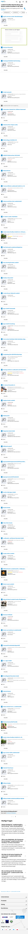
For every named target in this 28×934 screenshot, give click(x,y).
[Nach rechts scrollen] (26, 12)
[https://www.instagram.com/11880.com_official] (6, 929)
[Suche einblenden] (16, 2)
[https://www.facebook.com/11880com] (2, 929)
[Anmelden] (20, 2)
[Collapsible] (25, 825)
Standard (3, 9)
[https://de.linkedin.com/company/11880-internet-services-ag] (13, 929)
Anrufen (6, 25)
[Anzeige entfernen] (27, 929)
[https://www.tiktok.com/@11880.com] (9, 929)
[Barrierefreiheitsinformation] (23, 1)
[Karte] (24, 8)
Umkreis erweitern (11, 813)
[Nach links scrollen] (2, 12)
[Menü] (26, 2)
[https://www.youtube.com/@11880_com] (17, 929)
